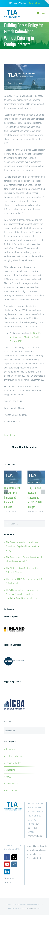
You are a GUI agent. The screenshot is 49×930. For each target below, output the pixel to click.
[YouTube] (7, 864)
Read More (34, 3)
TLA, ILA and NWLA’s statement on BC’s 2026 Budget (36, 477)
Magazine (10, 770)
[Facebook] (7, 857)
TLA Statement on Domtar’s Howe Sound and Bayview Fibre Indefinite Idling (22, 546)
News (8, 776)
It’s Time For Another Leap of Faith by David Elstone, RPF (26, 337)
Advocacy (10, 749)
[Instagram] (14, 864)
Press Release (12, 790)
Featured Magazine (15, 756)
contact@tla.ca (35, 836)
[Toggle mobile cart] (38, 12)
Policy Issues (12, 783)
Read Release (10, 435)
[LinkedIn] (7, 871)
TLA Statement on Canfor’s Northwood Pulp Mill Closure (13, 477)
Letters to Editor (13, 763)
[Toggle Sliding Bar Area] (46, 2)
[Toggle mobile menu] (43, 12)
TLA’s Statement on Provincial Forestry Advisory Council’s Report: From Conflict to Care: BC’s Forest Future (24, 594)
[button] (6, 492)
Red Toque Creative (33, 908)
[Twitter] (14, 857)
